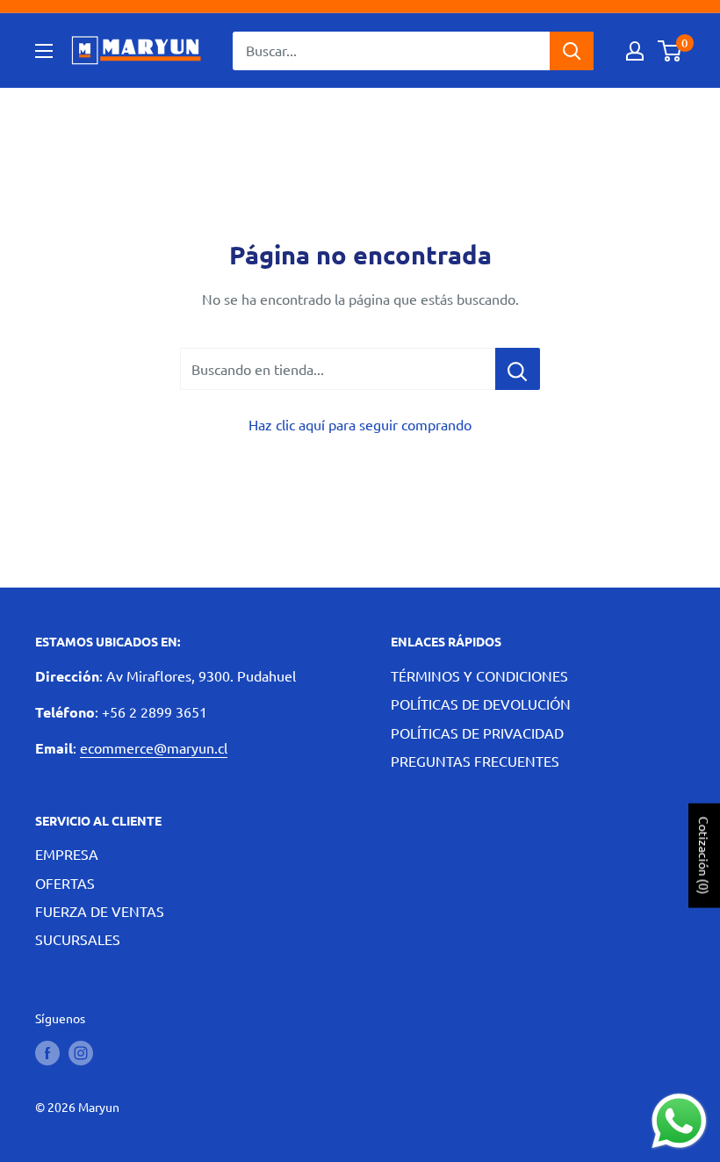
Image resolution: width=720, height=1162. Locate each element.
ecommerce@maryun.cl (153, 747)
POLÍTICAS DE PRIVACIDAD (477, 732)
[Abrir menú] (44, 51)
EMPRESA (66, 853)
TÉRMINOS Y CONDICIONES (479, 675)
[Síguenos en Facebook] (47, 1052)
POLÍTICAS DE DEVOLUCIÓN (481, 703)
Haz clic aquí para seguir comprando (360, 424)
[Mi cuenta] (635, 51)
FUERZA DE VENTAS (99, 911)
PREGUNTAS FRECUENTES (475, 760)
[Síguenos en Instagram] (80, 1052)
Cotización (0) (704, 856)
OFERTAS (65, 882)
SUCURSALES (77, 939)
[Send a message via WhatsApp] (679, 1121)
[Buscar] (572, 51)
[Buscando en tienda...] (517, 369)
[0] (670, 50)
